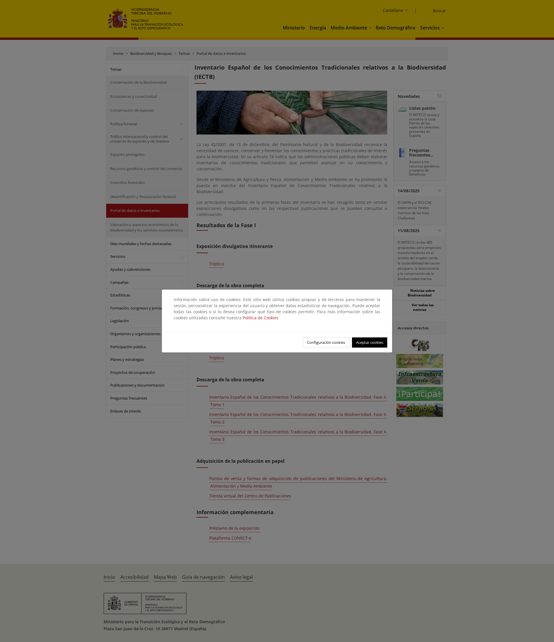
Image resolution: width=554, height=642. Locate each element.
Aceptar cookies (369, 342)
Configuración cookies (326, 342)
